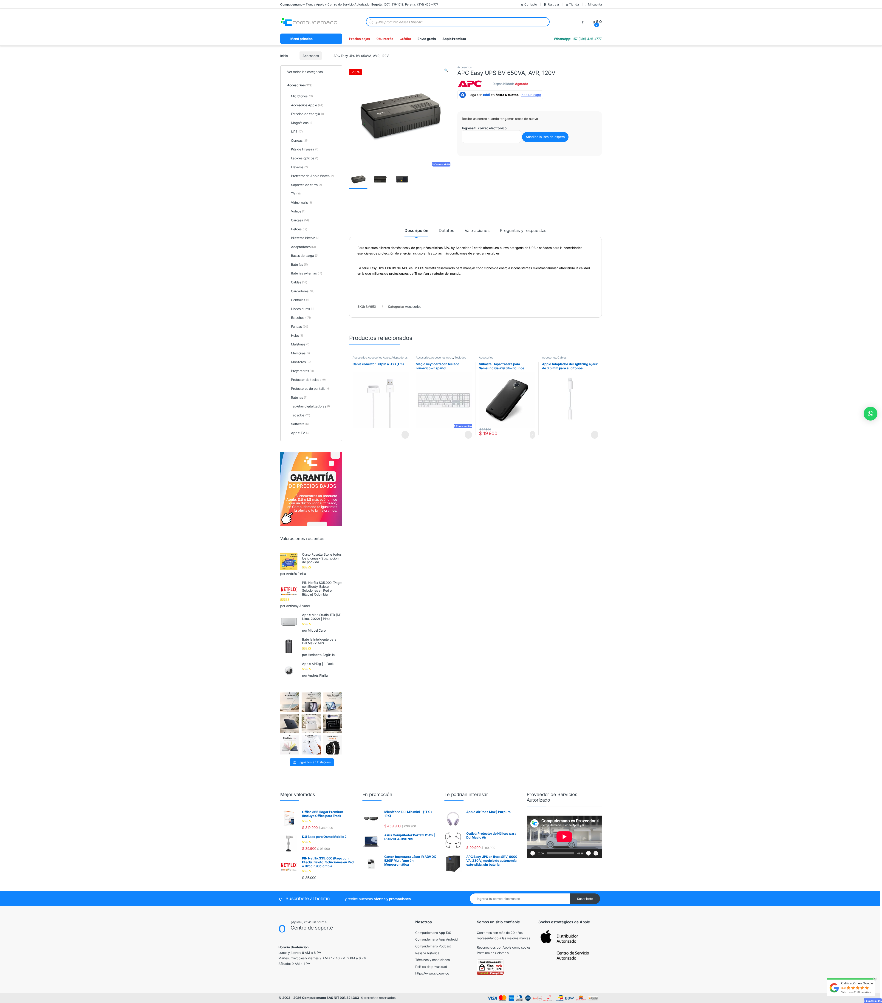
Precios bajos (359, 39)
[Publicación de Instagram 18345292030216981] (332, 702)
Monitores (301, 362)
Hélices (299, 229)
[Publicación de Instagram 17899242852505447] (289, 723)
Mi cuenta (595, 4)
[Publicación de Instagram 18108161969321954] (311, 702)
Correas (299, 140)
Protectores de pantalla (310, 388)
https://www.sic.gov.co (432, 973)
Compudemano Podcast (433, 946)
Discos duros (302, 309)
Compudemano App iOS (433, 933)
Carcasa (300, 220)
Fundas (299, 326)
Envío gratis (427, 39)
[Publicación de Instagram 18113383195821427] (311, 723)
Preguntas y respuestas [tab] (523, 231)
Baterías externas (306, 273)
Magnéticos (301, 123)
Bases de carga (304, 255)
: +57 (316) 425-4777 (577, 39)
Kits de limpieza (304, 149)
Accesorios (310, 56)
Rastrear (549, 4)
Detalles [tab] (446, 231)
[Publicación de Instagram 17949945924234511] (289, 702)
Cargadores (302, 291)
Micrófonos (302, 96)
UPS (297, 131)
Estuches (301, 317)
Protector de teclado (308, 379)
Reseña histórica (427, 953)
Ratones (299, 397)
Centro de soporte (319, 928)
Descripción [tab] (416, 231)
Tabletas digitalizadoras (310, 406)
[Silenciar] (588, 853)
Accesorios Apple (379, 357)
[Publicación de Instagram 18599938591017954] (289, 744)
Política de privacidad (431, 967)
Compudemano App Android (436, 939)
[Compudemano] (311, 744)
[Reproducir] (532, 853)
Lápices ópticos (304, 158)
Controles (300, 300)
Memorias (300, 353)
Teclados (460, 357)
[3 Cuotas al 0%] (358, 179)
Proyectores (302, 371)
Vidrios (298, 211)
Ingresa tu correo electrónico (484, 128)
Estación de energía (307, 114)
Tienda (571, 4)
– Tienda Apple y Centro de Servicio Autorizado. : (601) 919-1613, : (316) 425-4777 (359, 4)
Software (299, 424)
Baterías (299, 264)
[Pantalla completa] (596, 853)
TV (296, 193)
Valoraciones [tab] (477, 231)
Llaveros (299, 167)
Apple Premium (454, 39)
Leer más (405, 435)
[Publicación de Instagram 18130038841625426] (332, 723)
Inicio (284, 56)
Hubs (297, 335)
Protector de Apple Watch (312, 176)
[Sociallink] (280, 973)
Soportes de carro (306, 185)
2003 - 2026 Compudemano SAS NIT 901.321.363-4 (322, 998)
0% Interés (384, 39)
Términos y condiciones (432, 960)
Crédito (405, 39)
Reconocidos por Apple (494, 947)
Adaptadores (399, 357)
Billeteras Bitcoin (305, 238)
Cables (561, 357)
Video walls (301, 202)
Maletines (300, 344)
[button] (446, 70)
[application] (564, 837)
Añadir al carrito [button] (530, 435)
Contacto (525, 4)
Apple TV (300, 433)
